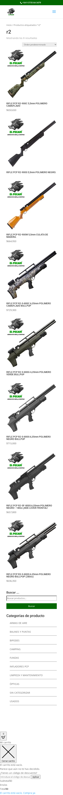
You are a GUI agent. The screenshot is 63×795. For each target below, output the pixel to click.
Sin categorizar (20, 692)
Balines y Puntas (20, 631)
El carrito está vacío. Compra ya (17, 792)
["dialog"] (31, 767)
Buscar (31, 606)
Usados (14, 701)
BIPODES (14, 640)
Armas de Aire (18, 623)
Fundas (14, 657)
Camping (15, 649)
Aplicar (35, 776)
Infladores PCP (19, 666)
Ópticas (14, 684)
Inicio (9, 25)
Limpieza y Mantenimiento (26, 675)
